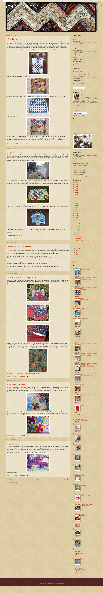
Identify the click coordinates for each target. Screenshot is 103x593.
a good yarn (77, 328)
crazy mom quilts (78, 423)
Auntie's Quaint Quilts (79, 494)
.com (12, 250)
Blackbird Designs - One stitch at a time (83, 433)
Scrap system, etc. (15, 151)
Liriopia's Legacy (78, 558)
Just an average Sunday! (85, 540)
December (78, 219)
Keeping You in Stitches (80, 354)
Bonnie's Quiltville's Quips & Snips (42, 154)
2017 (76, 200)
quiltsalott (77, 484)
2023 (76, 188)
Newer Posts (9, 480)
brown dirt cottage (79, 444)
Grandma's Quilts (78, 404)
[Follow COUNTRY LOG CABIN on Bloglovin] (79, 88)
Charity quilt (12, 443)
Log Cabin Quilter (78, 374)
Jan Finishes (83, 515)
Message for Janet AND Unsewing (22, 246)
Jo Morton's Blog (78, 572)
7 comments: (22, 238)
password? (77, 550)
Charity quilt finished (16, 384)
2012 (76, 209)
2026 (76, 182)
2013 (76, 207)
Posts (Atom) (14, 482)
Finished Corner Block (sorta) (86, 445)
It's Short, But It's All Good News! (87, 395)
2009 (76, 215)
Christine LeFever (78, 344)
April (77, 234)
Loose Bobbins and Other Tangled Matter (83, 504)
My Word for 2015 (78, 525)
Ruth (82, 94)
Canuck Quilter (78, 268)
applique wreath (84, 485)
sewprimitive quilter (79, 553)
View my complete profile (78, 106)
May (77, 232)
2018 (76, 198)
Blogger (61, 583)
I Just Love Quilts (78, 394)
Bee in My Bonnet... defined (80, 569)
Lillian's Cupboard (79, 419)
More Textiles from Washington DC (87, 279)
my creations (77, 528)
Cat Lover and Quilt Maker (80, 538)
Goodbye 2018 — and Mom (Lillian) (81, 420)
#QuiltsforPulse (84, 455)
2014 (76, 205)
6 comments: (22, 143)
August (77, 226)
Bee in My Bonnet (78, 568)
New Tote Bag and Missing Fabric (21, 277)
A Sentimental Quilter (79, 308)
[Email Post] (27, 143)
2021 (76, 192)
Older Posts (67, 480)
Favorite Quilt (13, 38)
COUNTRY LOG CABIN (28, 6)
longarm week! (83, 289)
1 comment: (22, 269)
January (77, 252)
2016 (76, 201)
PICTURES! (83, 559)
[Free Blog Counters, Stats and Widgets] (73, 258)
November (78, 221)
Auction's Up (77, 554)
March (77, 248)
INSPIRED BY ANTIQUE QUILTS (81, 318)
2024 (76, 186)
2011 (76, 211)
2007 (76, 254)
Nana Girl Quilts (78, 464)
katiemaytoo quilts (79, 288)
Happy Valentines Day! (85, 385)
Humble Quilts (78, 278)
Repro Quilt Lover (78, 338)
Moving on (83, 475)
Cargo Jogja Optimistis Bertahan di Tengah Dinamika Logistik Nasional (87, 320)
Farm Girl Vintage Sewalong (86, 495)
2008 (76, 217)
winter (82, 329)
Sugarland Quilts (78, 575)
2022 (76, 190)
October (77, 223)
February (78, 250)
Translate (83, 115)
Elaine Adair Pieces (79, 298)
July (77, 228)
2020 (76, 194)
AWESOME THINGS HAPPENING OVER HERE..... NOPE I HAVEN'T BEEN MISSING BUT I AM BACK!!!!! (87, 366)
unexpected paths (78, 549)
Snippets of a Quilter (79, 514)
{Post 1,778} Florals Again (86, 355)
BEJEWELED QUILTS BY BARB (81, 364)
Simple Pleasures (78, 474)
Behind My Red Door (79, 384)
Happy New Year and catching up (87, 530)
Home (38, 480)
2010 (76, 213)
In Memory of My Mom (85, 505)
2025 (76, 184)
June (77, 230)
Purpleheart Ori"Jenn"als (80, 454)
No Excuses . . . (84, 405)
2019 (76, 196)
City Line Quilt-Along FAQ (85, 269)
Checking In (77, 415)
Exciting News (83, 465)
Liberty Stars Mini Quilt (85, 309)
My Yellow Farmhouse (79, 414)
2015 (76, 203)
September (78, 225)
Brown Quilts (77, 524)
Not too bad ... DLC (84, 299)
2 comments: (22, 475)
